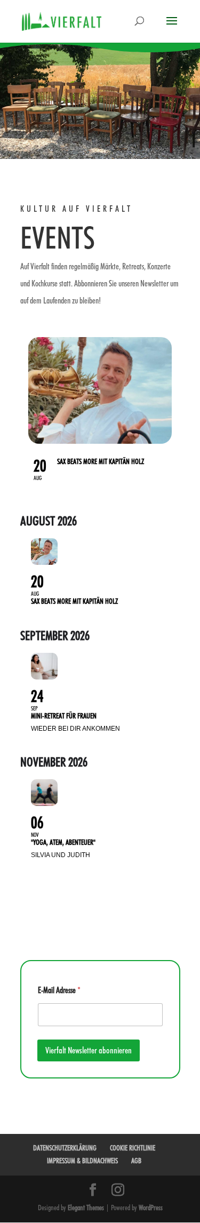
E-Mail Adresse (59, 990)
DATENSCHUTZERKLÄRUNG (65, 1148)
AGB (136, 1160)
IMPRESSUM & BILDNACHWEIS (82, 1160)
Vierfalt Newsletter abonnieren (88, 1050)
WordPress (151, 1207)
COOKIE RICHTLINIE (132, 1148)
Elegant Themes (86, 1207)
